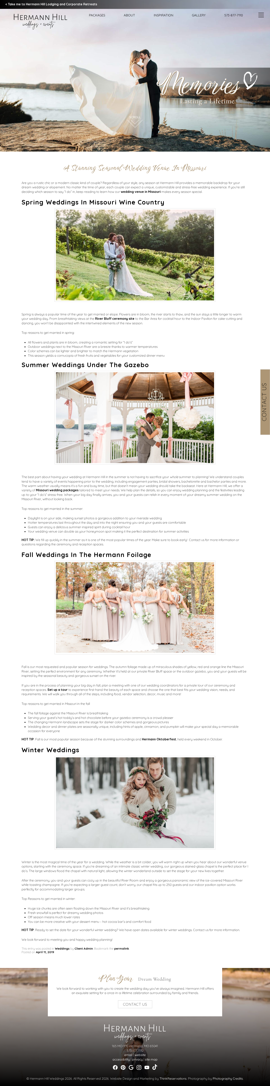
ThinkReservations (173, 1078)
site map (151, 1059)
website (140, 1055)
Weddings (62, 948)
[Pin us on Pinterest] (123, 1067)
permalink (121, 948)
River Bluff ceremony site (114, 319)
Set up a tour (57, 690)
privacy (137, 1059)
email (128, 1055)
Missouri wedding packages (57, 490)
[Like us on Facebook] (115, 1067)
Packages (97, 15)
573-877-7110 (233, 15)
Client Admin (84, 948)
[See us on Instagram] (139, 1067)
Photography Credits (228, 1078)
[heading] (135, 168)
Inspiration (163, 15)
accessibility (121, 1059)
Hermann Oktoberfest (159, 739)
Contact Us (264, 402)
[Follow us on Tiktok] (154, 1066)
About (129, 15)
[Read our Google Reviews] (131, 1067)
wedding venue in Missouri (141, 192)
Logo (37, 16)
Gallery (199, 15)
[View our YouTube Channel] (146, 1067)
